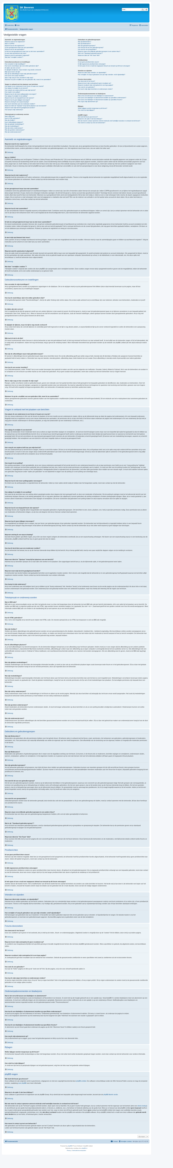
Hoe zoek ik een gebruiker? (86, 87)
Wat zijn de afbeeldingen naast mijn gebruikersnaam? (21, 73)
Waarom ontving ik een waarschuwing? (17, 102)
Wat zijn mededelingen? (12, 126)
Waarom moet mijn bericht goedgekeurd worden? (20, 107)
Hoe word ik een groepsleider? (87, 49)
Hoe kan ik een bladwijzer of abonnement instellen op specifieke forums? (100, 99)
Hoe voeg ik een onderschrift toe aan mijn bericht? (20, 90)
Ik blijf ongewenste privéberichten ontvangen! (91, 64)
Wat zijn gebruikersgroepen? (86, 45)
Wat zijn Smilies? (10, 120)
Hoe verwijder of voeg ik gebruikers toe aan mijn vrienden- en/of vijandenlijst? (101, 74)
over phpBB (22, 1083)
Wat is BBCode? (10, 116)
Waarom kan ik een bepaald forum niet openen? (19, 98)
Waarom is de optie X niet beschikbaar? (90, 119)
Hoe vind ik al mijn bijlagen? (86, 110)
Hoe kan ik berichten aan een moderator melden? (20, 104)
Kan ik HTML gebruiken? (12, 118)
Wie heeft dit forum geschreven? (88, 117)
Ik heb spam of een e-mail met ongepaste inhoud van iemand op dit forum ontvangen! (104, 66)
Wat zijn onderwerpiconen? (13, 132)
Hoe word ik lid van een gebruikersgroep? (90, 47)
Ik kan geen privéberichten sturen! (88, 62)
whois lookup (142, 1106)
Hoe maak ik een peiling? (12, 92)
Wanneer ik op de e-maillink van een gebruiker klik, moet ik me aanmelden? (28, 79)
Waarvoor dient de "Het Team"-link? (89, 55)
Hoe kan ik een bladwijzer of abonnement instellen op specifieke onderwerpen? (102, 97)
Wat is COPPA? (9, 43)
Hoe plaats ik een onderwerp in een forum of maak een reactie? (24, 86)
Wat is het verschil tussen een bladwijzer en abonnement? (95, 95)
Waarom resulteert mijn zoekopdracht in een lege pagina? (95, 85)
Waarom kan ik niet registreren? (14, 45)
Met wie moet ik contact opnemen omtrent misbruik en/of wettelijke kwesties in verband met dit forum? (109, 121)
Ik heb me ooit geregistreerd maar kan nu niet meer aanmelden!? (24, 51)
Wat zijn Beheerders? (84, 41)
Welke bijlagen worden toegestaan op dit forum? (92, 108)
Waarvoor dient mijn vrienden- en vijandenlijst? (92, 72)
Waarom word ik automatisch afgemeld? (17, 55)
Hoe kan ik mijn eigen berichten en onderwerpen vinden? (95, 89)
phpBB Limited (81, 1081)
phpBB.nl (84, 1148)
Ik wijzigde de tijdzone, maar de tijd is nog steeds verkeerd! (23, 70)
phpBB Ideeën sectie (110, 1094)
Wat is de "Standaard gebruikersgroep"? (90, 53)
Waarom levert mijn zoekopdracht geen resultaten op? (94, 83)
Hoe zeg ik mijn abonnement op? (88, 101)
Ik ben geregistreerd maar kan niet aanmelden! (19, 47)
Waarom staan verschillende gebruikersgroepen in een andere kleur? (99, 51)
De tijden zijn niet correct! (12, 68)
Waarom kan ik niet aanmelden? (14, 49)
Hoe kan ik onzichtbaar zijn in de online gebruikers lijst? (22, 66)
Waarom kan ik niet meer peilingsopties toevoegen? (20, 94)
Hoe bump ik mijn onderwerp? (14, 109)
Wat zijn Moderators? (84, 43)
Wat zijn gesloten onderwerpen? (14, 130)
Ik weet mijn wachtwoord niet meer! (15, 53)
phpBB (70, 1146)
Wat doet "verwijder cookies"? (14, 57)
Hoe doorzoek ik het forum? (86, 81)
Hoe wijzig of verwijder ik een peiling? (16, 96)
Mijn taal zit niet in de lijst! (12, 72)
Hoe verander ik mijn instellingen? (15, 64)
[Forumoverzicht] (12, 13)
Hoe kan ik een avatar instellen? (14, 75)
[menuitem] (17, 25)
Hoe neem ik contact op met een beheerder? (91, 122)
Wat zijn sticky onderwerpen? (14, 128)
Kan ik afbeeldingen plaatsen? (14, 122)
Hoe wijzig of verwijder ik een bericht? (16, 88)
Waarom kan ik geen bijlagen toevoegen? (17, 100)
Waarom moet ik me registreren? (15, 41)
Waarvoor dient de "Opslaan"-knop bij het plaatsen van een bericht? (25, 105)
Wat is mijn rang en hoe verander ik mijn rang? (19, 77)
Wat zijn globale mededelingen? (14, 124)
